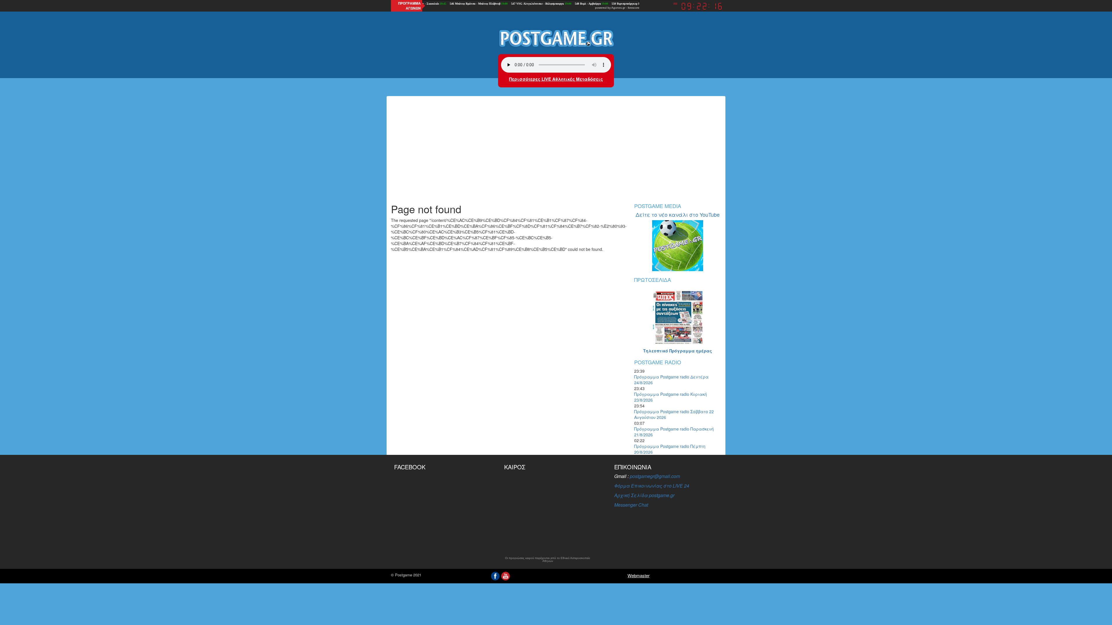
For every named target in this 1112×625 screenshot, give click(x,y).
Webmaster (639, 575)
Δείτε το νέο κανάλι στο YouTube (678, 214)
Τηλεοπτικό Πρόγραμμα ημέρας (677, 351)
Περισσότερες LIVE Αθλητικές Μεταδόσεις (556, 79)
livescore (633, 7)
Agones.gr (618, 7)
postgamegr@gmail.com (655, 476)
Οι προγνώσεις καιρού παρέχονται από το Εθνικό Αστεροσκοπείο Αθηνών (547, 559)
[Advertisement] (556, 153)
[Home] (556, 38)
